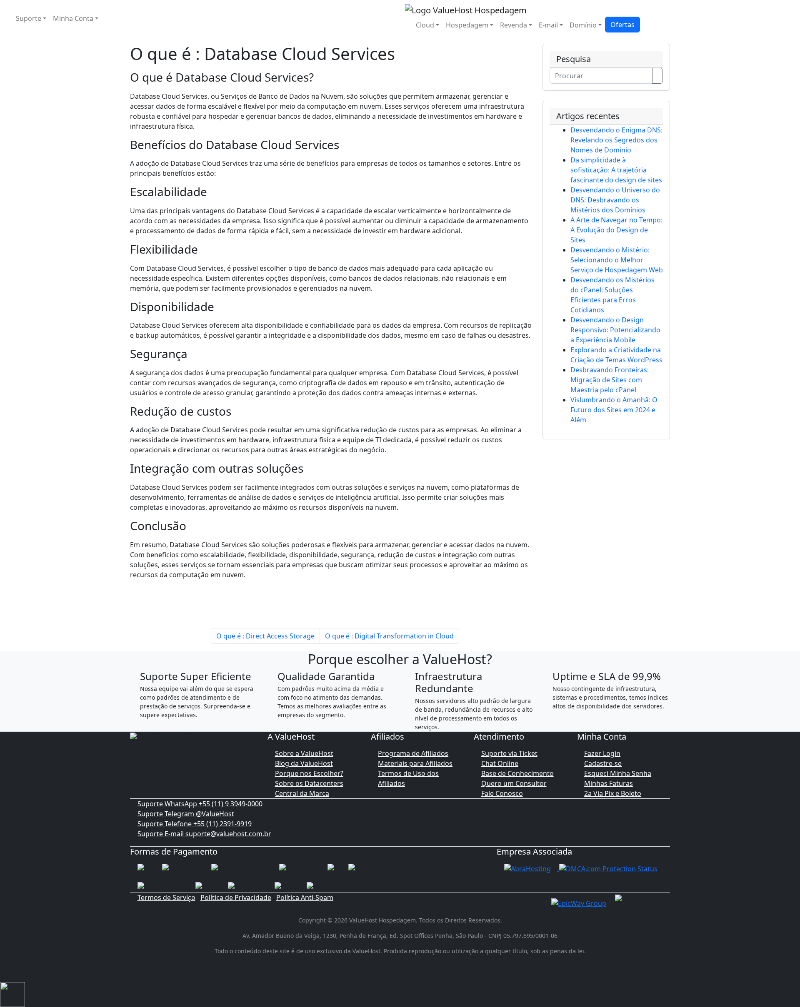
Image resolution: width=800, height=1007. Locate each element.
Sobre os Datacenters (309, 783)
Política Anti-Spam (304, 897)
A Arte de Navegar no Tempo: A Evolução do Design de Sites (616, 229)
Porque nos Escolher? (309, 773)
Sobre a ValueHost (304, 753)
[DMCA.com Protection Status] (608, 868)
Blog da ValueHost (304, 763)
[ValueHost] (466, 9)
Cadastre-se (603, 763)
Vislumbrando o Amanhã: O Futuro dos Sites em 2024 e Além (614, 409)
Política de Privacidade (235, 897)
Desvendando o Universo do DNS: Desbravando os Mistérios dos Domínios (615, 199)
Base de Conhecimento (517, 773)
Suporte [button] (28, 18)
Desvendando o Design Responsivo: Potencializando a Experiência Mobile (615, 329)
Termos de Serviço (166, 897)
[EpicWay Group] (578, 902)
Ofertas (622, 24)
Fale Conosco (502, 793)
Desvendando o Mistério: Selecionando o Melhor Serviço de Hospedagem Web (616, 259)
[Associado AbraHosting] (527, 868)
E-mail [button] (548, 25)
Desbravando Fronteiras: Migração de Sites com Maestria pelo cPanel (609, 379)
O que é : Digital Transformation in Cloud (389, 636)
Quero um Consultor (514, 783)
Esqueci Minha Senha (617, 773)
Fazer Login (602, 753)
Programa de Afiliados (413, 753)
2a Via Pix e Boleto (612, 793)
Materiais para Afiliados (415, 763)
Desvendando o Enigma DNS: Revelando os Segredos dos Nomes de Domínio (616, 140)
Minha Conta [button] (73, 18)
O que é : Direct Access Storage (265, 636)
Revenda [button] (513, 25)
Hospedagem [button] (467, 25)
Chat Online (499, 763)
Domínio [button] (583, 25)
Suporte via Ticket (509, 753)
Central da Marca (302, 793)
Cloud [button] (425, 25)
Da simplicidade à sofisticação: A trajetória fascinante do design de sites (616, 169)
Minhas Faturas (608, 783)
